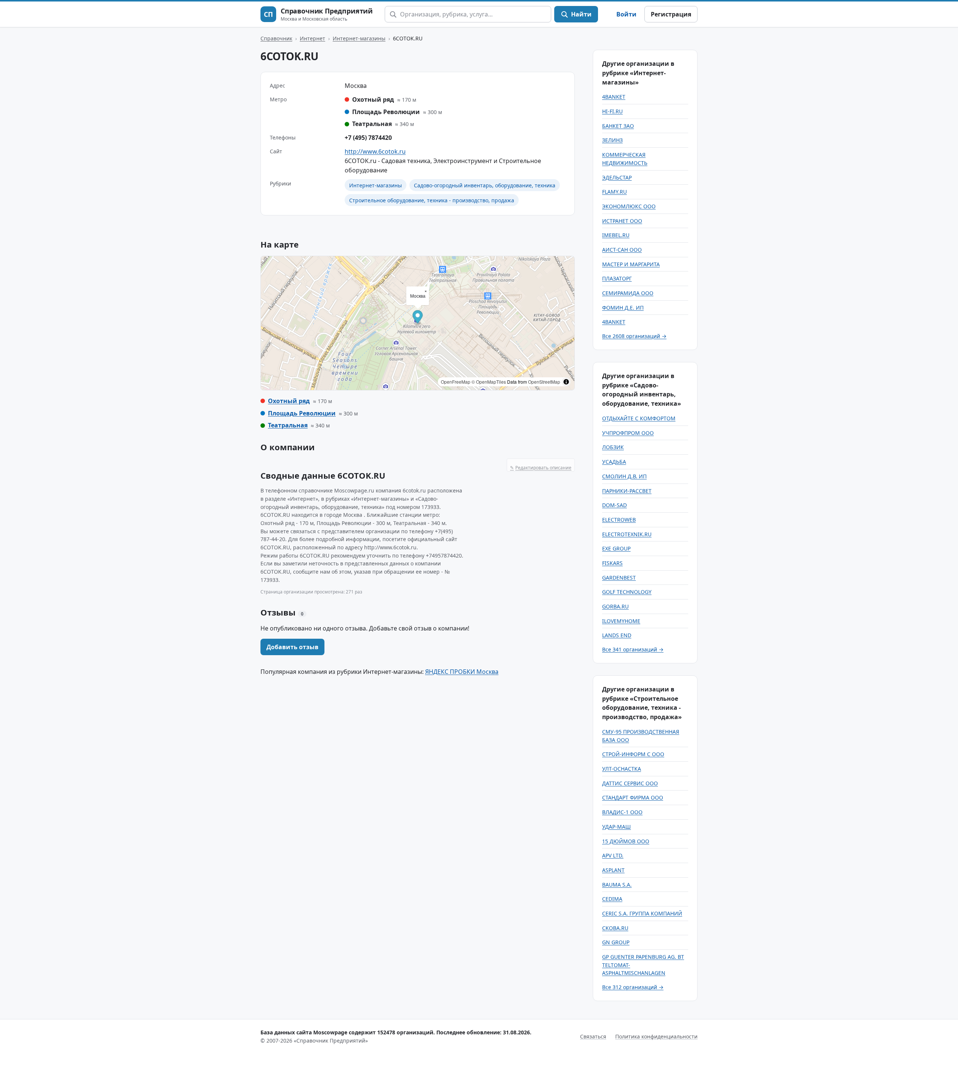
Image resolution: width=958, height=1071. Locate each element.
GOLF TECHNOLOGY (627, 591)
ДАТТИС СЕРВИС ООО (630, 783)
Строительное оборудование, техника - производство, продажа (431, 200)
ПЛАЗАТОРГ (617, 278)
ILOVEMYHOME (621, 621)
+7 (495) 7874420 (368, 138)
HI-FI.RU (612, 111)
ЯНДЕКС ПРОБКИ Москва (461, 672)
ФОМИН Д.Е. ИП (623, 307)
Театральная (288, 425)
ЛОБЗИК (613, 447)
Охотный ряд (289, 401)
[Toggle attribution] (566, 381)
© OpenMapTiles (489, 381)
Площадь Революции (302, 413)
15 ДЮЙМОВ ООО (625, 841)
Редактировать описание (540, 467)
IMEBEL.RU (615, 235)
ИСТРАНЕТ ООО (622, 220)
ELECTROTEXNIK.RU (627, 534)
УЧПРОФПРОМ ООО (628, 432)
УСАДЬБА (614, 461)
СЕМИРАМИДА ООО (627, 293)
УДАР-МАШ (616, 826)
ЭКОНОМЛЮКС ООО (629, 206)
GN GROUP (615, 942)
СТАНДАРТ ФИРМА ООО (632, 797)
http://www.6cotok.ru (375, 151)
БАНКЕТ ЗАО (618, 125)
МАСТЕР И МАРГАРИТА (631, 264)
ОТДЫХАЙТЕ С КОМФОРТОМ (638, 418)
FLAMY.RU (614, 191)
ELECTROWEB (619, 519)
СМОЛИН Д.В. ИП (624, 476)
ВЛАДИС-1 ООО (622, 812)
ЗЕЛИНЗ (612, 140)
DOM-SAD (614, 505)
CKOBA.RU (615, 928)
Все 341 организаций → (632, 649)
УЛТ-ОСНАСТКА (621, 768)
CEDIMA (612, 898)
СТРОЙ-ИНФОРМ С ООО (633, 754)
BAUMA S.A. (617, 884)
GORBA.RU (615, 606)
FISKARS (612, 563)
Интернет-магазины (359, 38)
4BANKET (613, 96)
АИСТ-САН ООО (622, 249)
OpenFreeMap (455, 381)
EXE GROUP (616, 548)
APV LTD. (612, 855)
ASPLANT (613, 870)
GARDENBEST (619, 577)
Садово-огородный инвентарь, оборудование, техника (484, 185)
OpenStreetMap (544, 381)
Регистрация (671, 14)
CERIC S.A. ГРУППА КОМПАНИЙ (642, 913)
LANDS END (616, 635)
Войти (626, 14)
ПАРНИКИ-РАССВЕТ (627, 490)
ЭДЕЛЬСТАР (617, 177)
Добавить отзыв (292, 647)
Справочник (276, 38)
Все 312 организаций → (632, 987)
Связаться (593, 1036)
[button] (418, 317)
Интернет (312, 38)
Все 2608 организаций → (634, 336)
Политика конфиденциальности (656, 1036)
